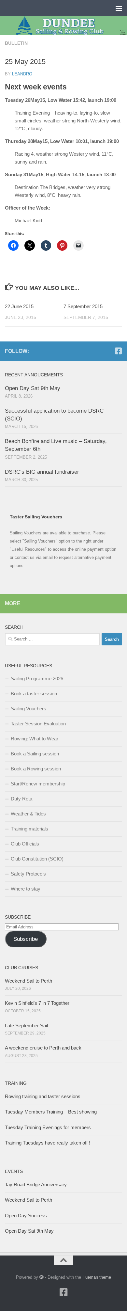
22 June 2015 (19, 306)
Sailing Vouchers (28, 708)
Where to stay (25, 889)
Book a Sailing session (35, 753)
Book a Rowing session (36, 768)
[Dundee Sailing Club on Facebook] (118, 351)
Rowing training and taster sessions (42, 1096)
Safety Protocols (28, 874)
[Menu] (119, 8)
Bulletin (16, 43)
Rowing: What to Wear (34, 738)
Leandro (22, 73)
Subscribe (25, 939)
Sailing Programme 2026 (37, 678)
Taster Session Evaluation (38, 723)
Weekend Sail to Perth (28, 981)
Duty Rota (21, 798)
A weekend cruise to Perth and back (43, 1047)
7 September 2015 (83, 306)
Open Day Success (26, 1215)
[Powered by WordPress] (41, 1277)
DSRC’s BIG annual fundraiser (42, 472)
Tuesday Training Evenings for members (48, 1127)
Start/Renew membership (38, 783)
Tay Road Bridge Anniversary (36, 1184)
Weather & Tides (28, 813)
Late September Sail (26, 1025)
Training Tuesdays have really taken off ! (47, 1142)
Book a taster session (34, 693)
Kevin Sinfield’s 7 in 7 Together (37, 1003)
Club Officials (25, 843)
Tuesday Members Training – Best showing (51, 1111)
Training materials (29, 828)
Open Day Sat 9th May (32, 388)
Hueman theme (96, 1277)
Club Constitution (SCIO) (37, 858)
